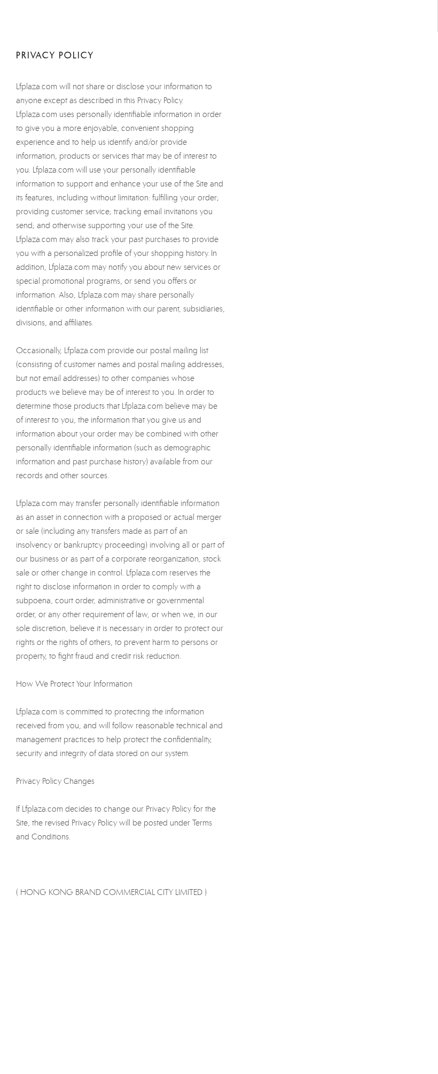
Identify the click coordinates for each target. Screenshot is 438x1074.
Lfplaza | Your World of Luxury (219, 16)
